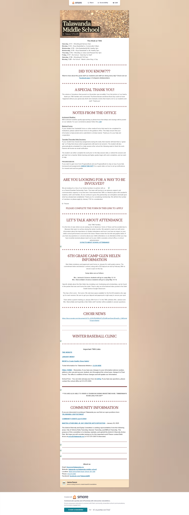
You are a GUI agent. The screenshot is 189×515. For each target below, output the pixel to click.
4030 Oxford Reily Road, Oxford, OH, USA (82, 471)
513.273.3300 (71, 474)
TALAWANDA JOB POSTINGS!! (73, 414)
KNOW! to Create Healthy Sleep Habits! (75, 361)
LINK (100, 122)
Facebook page (84, 78)
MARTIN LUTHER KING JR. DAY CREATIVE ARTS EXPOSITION (83, 423)
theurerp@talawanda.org (75, 467)
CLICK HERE (97, 366)
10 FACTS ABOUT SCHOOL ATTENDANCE (94, 242)
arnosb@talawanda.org (76, 436)
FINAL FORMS (67, 370)
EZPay (99, 379)
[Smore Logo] (77, 2)
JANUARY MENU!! (68, 357)
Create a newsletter (75, 510)
